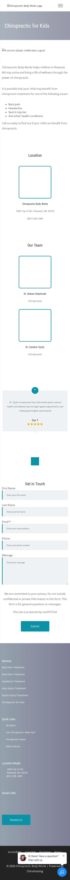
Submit (35, 626)
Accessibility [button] (14, 852)
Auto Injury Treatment (14, 688)
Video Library (13, 746)
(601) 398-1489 (14, 776)
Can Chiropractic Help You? (20, 732)
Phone (6, 538)
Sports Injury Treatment (15, 695)
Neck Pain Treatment (13, 674)
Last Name (8, 505)
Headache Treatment (13, 681)
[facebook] (11, 799)
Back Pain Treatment (13, 667)
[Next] (35, 461)
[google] (3, 799)
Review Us (16, 820)
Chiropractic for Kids (13, 702)
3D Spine (11, 725)
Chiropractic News (16, 739)
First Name (8, 488)
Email (6, 522)
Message (7, 555)
